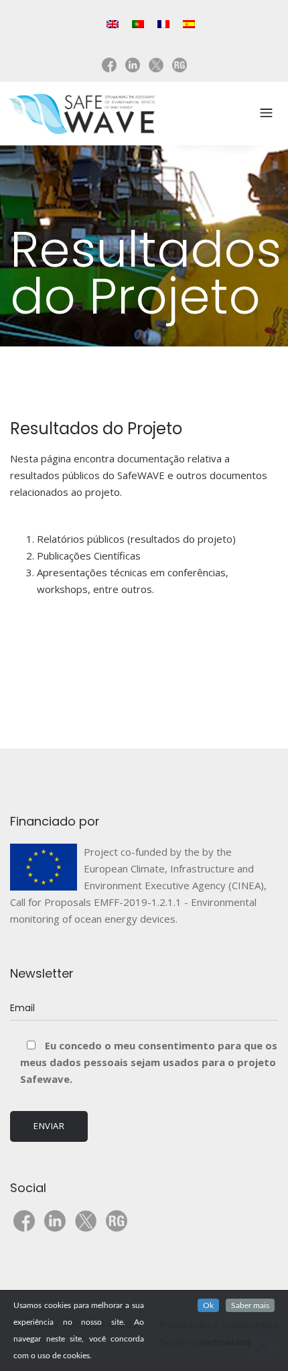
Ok (208, 1305)
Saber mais (250, 1305)
